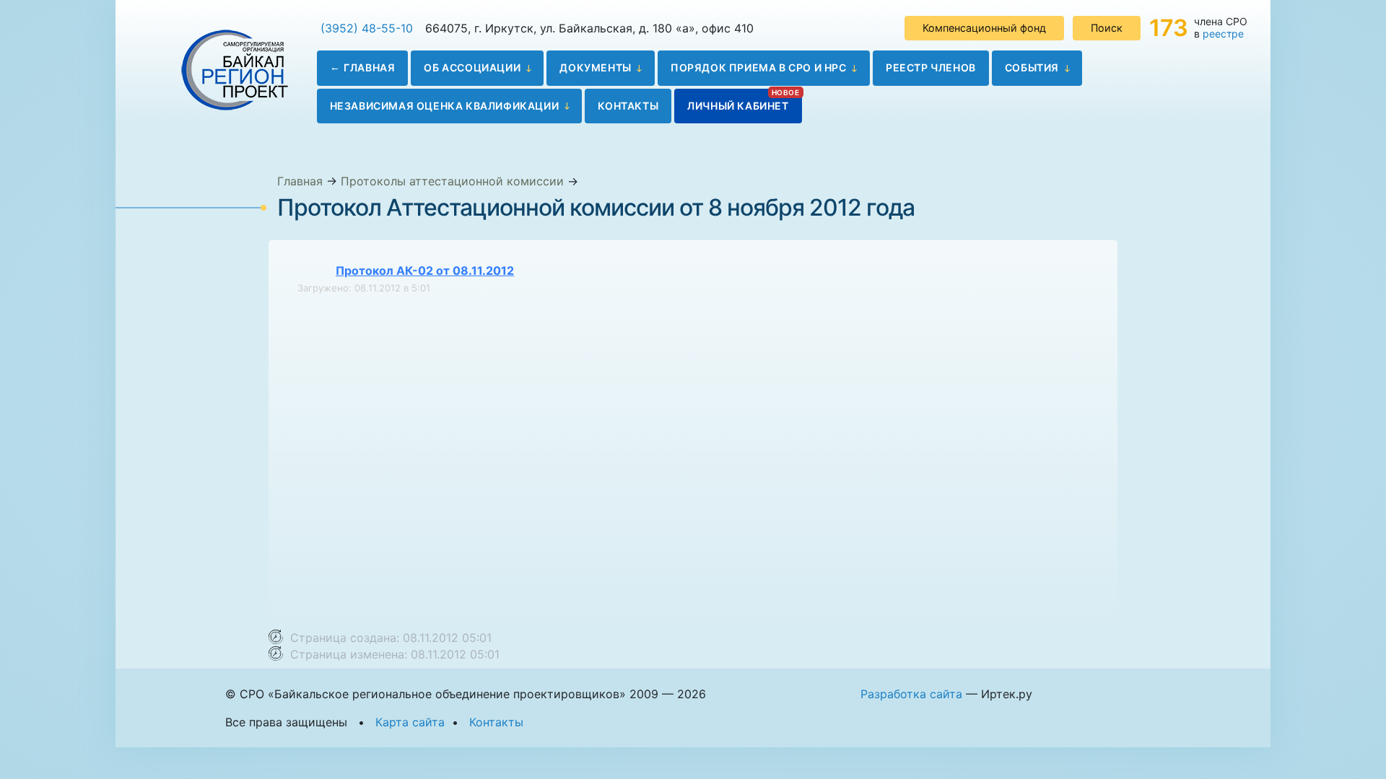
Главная (369, 67)
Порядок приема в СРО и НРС (759, 67)
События (1032, 67)
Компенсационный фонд (984, 28)
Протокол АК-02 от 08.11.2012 (425, 270)
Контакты (628, 106)
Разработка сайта (911, 694)
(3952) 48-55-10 (367, 28)
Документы (595, 67)
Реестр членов (931, 67)
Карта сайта (410, 722)
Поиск (1107, 28)
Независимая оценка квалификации (444, 106)
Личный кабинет (737, 106)
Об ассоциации (472, 67)
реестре (1223, 33)
